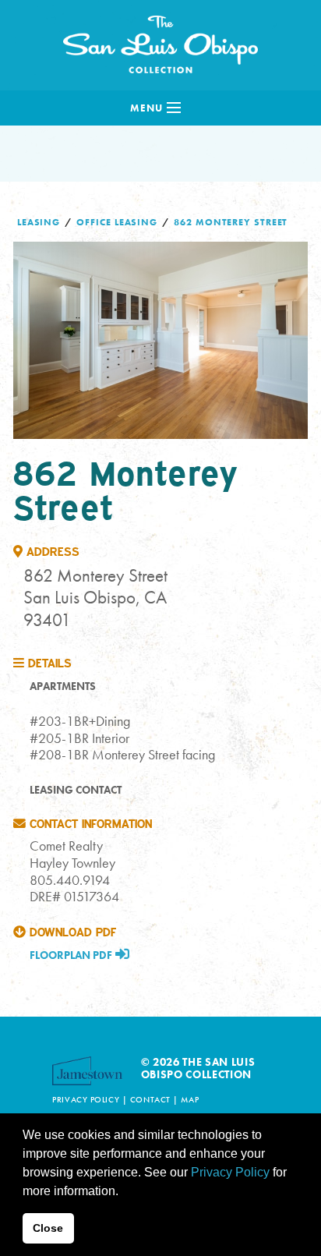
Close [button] (48, 1228)
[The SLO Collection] (160, 41)
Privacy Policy (85, 1099)
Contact (150, 1099)
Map (190, 1099)
